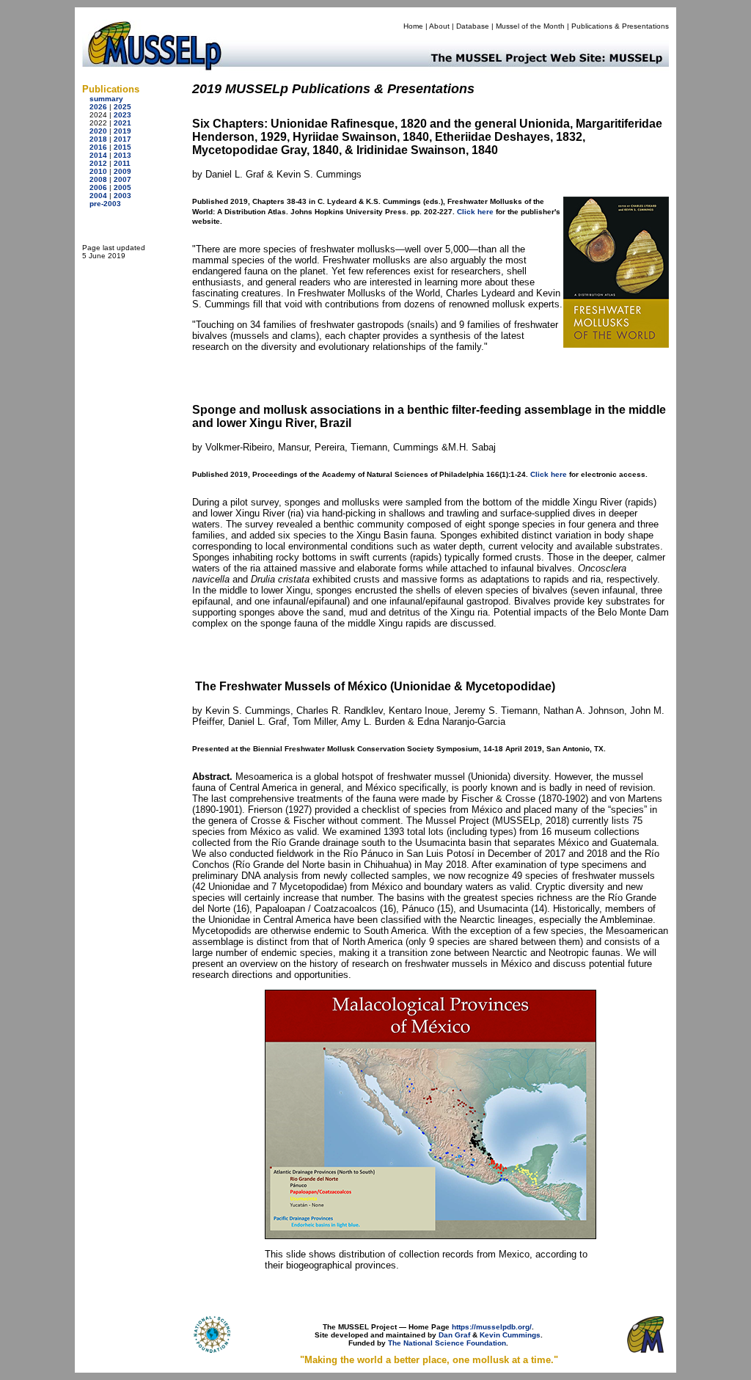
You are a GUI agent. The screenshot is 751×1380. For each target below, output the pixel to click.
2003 (122, 195)
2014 (98, 155)
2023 (122, 115)
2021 (122, 123)
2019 (122, 131)
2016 (98, 147)
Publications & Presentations (620, 26)
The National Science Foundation (447, 1343)
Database (472, 26)
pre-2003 (105, 204)
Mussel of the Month (530, 26)
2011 (122, 163)
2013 (122, 155)
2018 (98, 139)
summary (106, 99)
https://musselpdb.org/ (492, 1327)
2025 (122, 107)
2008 (98, 179)
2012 (98, 163)
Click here (475, 212)
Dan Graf (454, 1335)
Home (413, 26)
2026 (98, 107)
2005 (122, 187)
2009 (122, 171)
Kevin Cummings (510, 1335)
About (439, 26)
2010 (98, 171)
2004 (98, 195)
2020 (98, 131)
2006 (98, 187)
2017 (122, 139)
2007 (122, 179)
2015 (122, 147)
